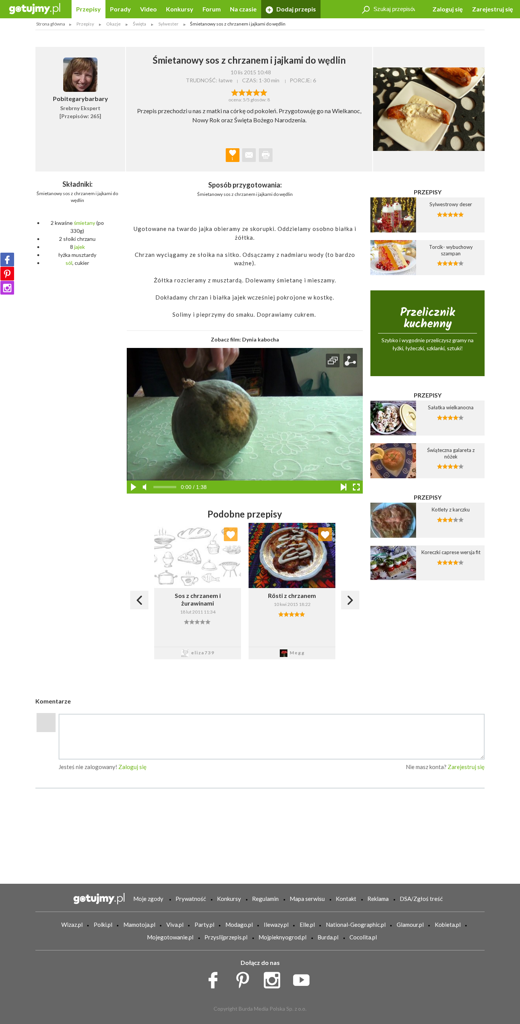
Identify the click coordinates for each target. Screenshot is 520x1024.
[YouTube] (304, 978)
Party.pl (204, 924)
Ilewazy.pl (276, 924)
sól (68, 263)
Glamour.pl (410, 924)
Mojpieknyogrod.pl (282, 937)
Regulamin (265, 898)
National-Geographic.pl (356, 924)
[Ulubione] (231, 534)
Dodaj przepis (295, 9)
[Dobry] (249, 91)
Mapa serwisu (307, 898)
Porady (120, 9)
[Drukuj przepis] (266, 155)
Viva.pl (174, 924)
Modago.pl (239, 924)
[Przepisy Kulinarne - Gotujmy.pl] (34, 8)
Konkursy (179, 9)
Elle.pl (307, 924)
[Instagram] (7, 288)
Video (148, 9)
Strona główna (50, 24)
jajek (79, 247)
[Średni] (242, 91)
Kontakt (346, 898)
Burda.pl (327, 937)
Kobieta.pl (448, 924)
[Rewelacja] (263, 91)
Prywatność (190, 898)
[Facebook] (7, 259)
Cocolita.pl (363, 937)
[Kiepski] (234, 91)
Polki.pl (103, 924)
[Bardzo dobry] (256, 91)
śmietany (84, 223)
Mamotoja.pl (139, 924)
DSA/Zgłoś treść (421, 898)
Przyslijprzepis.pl (225, 937)
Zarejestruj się (492, 9)
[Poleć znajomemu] (249, 155)
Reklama (378, 898)
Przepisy (88, 9)
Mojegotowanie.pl (170, 937)
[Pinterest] (7, 273)
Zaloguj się (447, 9)
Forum (212, 9)
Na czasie (243, 9)
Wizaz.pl (72, 924)
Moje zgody (148, 898)
